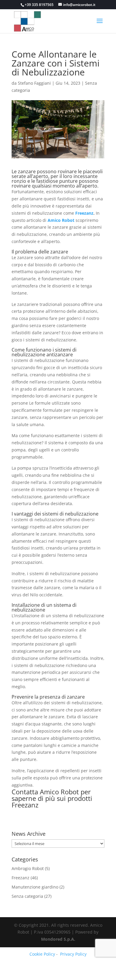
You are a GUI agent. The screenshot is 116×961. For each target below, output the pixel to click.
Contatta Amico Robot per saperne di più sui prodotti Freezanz (52, 798)
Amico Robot (61, 220)
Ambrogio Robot (28, 868)
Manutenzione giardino (35, 887)
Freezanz (84, 213)
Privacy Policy (73, 954)
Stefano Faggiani (34, 83)
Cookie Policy (42, 954)
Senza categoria (27, 896)
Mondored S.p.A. (58, 939)
